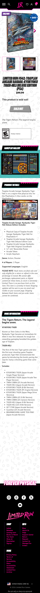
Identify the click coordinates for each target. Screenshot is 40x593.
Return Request (25, 538)
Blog (24, 528)
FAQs (24, 532)
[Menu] (4, 4)
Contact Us (26, 541)
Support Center (27, 535)
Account (31, 4)
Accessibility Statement (11, 566)
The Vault (10, 537)
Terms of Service (10, 558)
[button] (5, 30)
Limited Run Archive (11, 571)
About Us (25, 530)
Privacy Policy (12, 555)
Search (9, 4)
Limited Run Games (20, 5)
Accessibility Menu (11, 562)
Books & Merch (12, 535)
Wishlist (27, 4)
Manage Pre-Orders (27, 544)
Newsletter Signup (11, 542)
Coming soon (11, 532)
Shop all (10, 539)
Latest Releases (10, 529)
